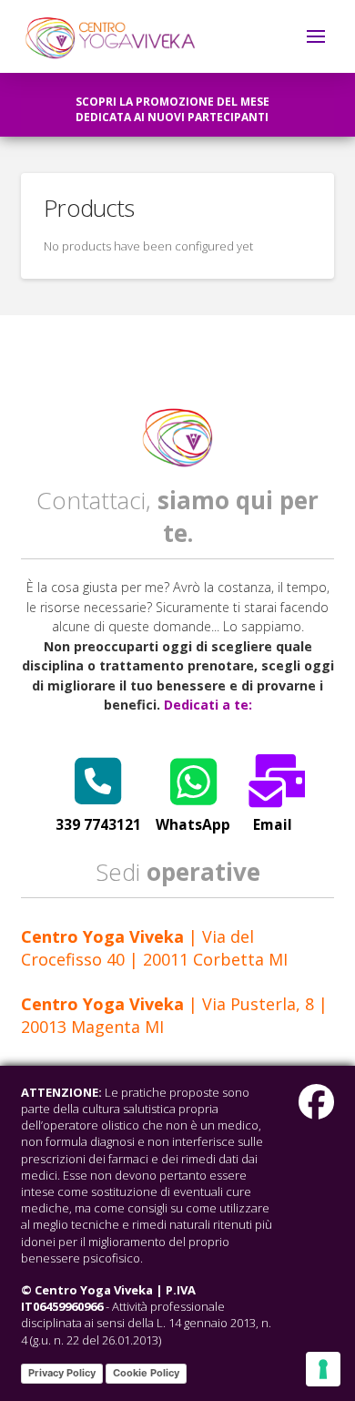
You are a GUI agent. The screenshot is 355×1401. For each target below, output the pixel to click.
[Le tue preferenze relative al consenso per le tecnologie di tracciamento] (323, 1369)
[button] (316, 37)
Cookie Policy (146, 1372)
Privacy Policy (62, 1372)
